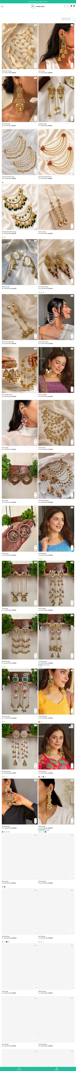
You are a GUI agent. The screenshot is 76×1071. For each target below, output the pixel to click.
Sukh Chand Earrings (43, 286)
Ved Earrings (5, 608)
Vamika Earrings (42, 553)
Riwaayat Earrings (6, 771)
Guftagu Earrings (42, 124)
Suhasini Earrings (6, 124)
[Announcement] (38, 2)
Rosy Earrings (5, 447)
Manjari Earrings (6, 661)
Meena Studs (5, 881)
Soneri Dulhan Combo (7, 394)
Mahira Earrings (42, 991)
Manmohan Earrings (7, 71)
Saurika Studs (5, 553)
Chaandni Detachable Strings (9, 231)
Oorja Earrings (41, 447)
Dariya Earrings (42, 231)
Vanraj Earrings (5, 936)
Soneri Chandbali (42, 394)
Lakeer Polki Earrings (43, 341)
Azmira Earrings (6, 716)
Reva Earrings (5, 1044)
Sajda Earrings (41, 826)
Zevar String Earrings (43, 500)
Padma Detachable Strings (44, 176)
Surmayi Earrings (42, 716)
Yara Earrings (5, 991)
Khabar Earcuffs (6, 286)
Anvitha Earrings (42, 661)
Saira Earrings (41, 936)
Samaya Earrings (42, 1044)
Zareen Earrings (42, 771)
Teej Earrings (41, 71)
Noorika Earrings (6, 826)
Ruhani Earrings (42, 881)
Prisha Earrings (42, 608)
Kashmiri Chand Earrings (8, 341)
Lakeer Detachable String (8, 176)
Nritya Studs (5, 500)
